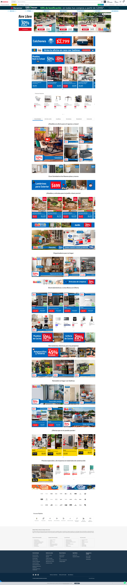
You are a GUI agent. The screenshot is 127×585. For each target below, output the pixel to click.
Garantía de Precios (36, 556)
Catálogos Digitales (62, 561)
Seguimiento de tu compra (50, 561)
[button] (61, 1)
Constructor (14, 4)
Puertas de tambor (37, 540)
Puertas (51, 540)
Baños (51, 542)
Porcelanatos (68, 542)
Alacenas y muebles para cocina (71, 541)
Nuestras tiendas (61, 555)
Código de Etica (61, 556)
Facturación (27, 4)
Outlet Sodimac (88, 559)
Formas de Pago (35, 558)
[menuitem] (106, 5)
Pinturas (83, 542)
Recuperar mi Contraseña (50, 559)
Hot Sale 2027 (88, 557)
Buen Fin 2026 (88, 556)
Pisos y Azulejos (52, 541)
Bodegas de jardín (68, 539)
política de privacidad (66, 583)
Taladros (83, 540)
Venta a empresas (35, 559)
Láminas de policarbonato (38, 542)
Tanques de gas (36, 539)
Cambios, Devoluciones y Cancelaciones (36, 569)
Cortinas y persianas (85, 541)
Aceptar (77, 583)
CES (60, 558)
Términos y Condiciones (36, 561)
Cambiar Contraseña (49, 558)
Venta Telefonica (70, 574)
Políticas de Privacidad (62, 574)
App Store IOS (75, 555)
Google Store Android (76, 556)
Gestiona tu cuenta (49, 555)
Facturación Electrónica (36, 564)
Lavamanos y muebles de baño (38, 541)
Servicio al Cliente (35, 555)
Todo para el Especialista (63, 559)
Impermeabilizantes (69, 540)
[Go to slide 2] (63, 89)
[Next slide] (94, 77)
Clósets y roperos (52, 539)
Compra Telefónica (21, 4)
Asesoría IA (100, 4)
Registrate (47, 556)
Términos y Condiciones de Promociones (37, 567)
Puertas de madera (85, 539)
